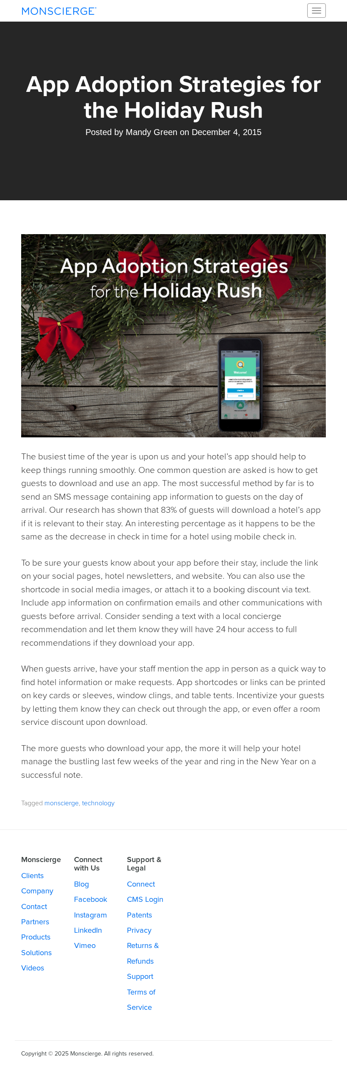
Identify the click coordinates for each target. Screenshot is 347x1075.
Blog (81, 884)
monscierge (61, 803)
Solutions (36, 952)
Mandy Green (151, 132)
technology (98, 803)
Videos (32, 968)
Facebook (90, 899)
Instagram (90, 915)
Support (140, 976)
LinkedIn (88, 930)
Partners (35, 921)
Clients (32, 875)
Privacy (139, 930)
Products (35, 937)
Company (37, 890)
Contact (34, 906)
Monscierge (59, 10)
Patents (139, 915)
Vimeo (85, 945)
